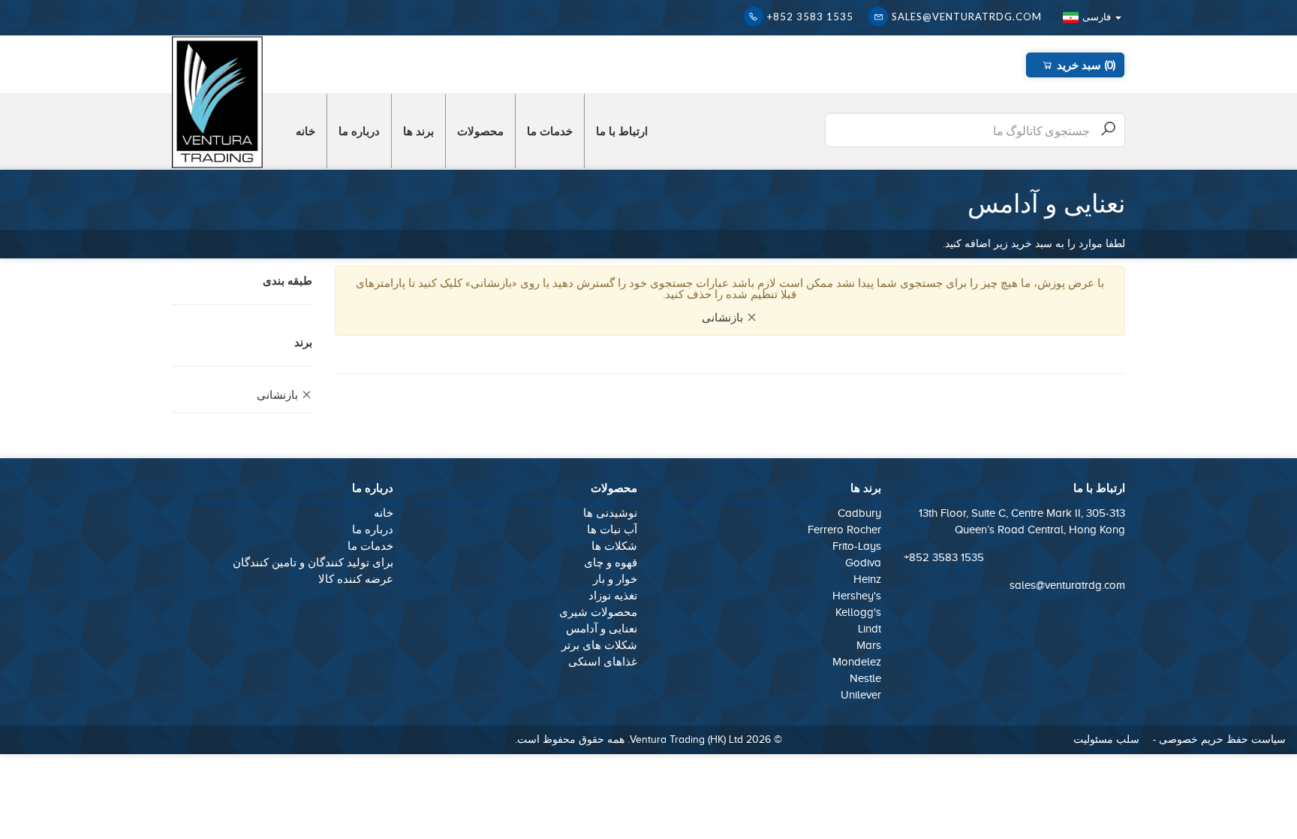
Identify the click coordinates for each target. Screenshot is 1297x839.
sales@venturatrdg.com (967, 17)
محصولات (480, 130)
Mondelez (856, 662)
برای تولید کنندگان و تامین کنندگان (313, 563)
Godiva (863, 563)
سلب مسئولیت (1106, 739)
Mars (868, 645)
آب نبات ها (612, 530)
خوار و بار (615, 579)
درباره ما (359, 130)
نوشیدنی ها (610, 513)
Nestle (865, 678)
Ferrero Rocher (844, 530)
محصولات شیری (598, 612)
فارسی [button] (1096, 17)
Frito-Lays (856, 546)
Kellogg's (858, 612)
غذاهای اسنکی (601, 662)
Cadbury (859, 513)
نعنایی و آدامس (601, 629)
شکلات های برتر (599, 645)
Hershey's (856, 596)
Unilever (861, 695)
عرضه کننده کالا (355, 579)
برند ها (418, 130)
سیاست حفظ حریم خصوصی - (1218, 739)
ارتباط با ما (622, 130)
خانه (305, 130)
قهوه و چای (610, 563)
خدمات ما (550, 130)
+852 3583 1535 (810, 17)
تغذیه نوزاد (612, 596)
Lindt (869, 629)
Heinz (867, 579)
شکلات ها (614, 546)
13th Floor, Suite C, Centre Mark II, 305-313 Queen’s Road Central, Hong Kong (1022, 521)
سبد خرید (1084, 64)
